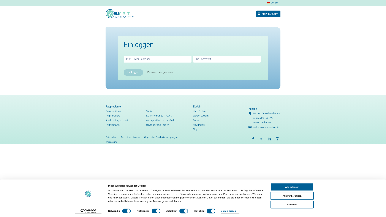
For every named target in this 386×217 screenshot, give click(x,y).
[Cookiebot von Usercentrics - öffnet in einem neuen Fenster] (88, 211)
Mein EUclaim (270, 14)
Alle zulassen (292, 187)
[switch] (156, 211)
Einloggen (133, 72)
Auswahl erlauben (292, 196)
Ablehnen (292, 204)
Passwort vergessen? (160, 72)
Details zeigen (228, 211)
